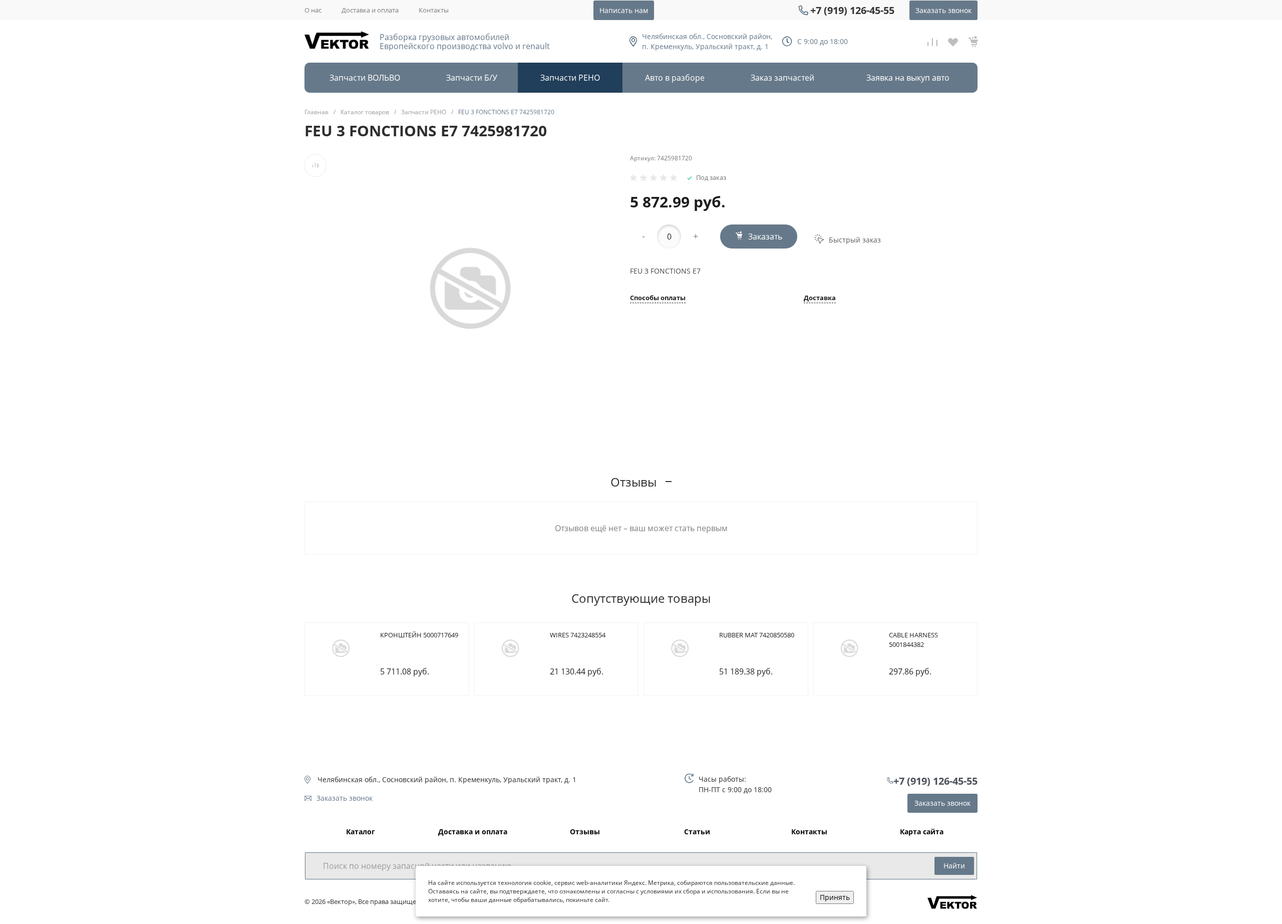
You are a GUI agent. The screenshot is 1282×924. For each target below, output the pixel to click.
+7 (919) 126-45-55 (852, 10)
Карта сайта (921, 832)
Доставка (820, 298)
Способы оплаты (658, 298)
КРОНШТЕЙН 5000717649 (419, 634)
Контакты (434, 10)
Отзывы (585, 832)
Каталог (360, 832)
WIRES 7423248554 (577, 634)
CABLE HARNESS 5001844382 (913, 639)
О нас (313, 10)
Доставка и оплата (370, 10)
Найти (954, 865)
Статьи (697, 832)
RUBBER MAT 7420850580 (756, 634)
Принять (835, 897)
